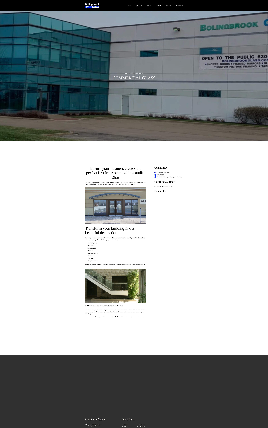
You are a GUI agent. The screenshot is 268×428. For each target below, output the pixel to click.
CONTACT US (179, 5)
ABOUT (149, 5)
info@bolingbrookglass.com (164, 172)
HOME (129, 5)
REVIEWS (168, 5)
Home (127, 73)
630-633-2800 (160, 174)
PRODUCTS (142, 424)
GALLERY (158, 5)
